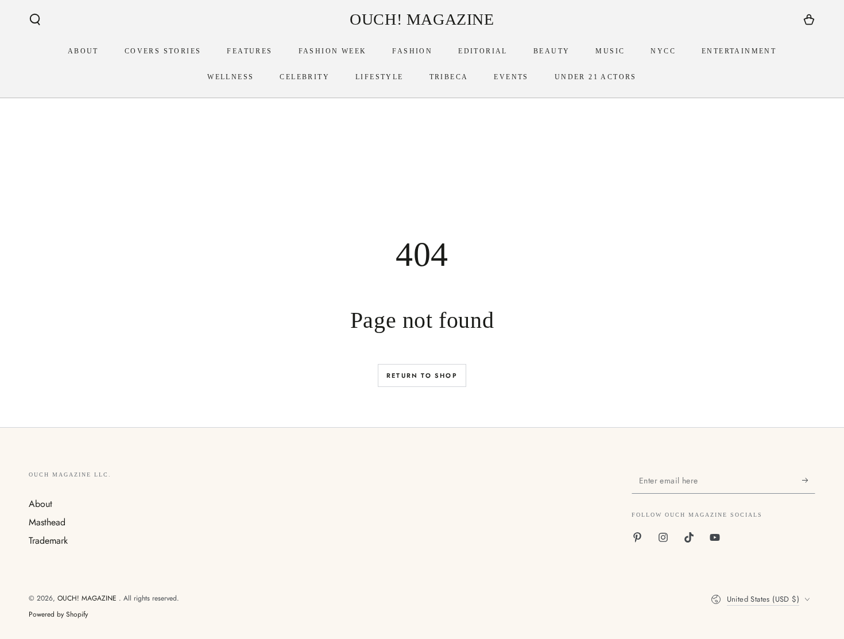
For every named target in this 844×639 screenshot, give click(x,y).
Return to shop (422, 375)
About (40, 503)
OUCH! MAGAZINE (88, 598)
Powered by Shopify (58, 614)
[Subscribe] (808, 480)
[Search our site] (35, 19)
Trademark (48, 540)
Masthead (47, 522)
